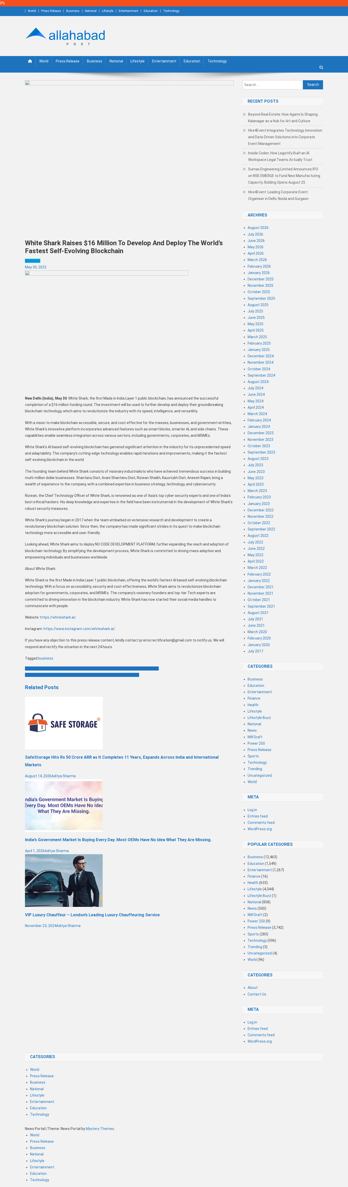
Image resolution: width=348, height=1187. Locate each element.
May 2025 (255, 324)
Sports (253, 756)
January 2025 (259, 350)
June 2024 (256, 394)
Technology (171, 11)
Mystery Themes (100, 1129)
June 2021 (256, 625)
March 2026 (257, 260)
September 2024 (261, 375)
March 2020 (257, 632)
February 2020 (259, 638)
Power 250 (256, 743)
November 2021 (260, 593)
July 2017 (255, 651)
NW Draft (255, 737)
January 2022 (259, 581)
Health (253, 705)
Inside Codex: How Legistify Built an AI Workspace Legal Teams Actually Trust (280, 156)
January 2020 (259, 645)
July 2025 (255, 311)
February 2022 (259, 574)
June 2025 (256, 318)
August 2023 (258, 459)
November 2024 (260, 362)
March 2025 (257, 337)
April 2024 (256, 407)
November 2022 (260, 516)
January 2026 (259, 273)
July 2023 (255, 465)
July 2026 (255, 234)
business (45, 658)
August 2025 (258, 305)
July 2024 (255, 388)
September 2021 (261, 606)
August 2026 (258, 228)
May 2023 (255, 478)
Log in (252, 810)
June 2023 (256, 472)
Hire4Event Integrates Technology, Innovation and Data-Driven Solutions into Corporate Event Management (285, 137)
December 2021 (261, 587)
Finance (254, 698)
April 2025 (256, 330)
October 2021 (259, 600)
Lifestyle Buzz (259, 718)
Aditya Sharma (63, 776)
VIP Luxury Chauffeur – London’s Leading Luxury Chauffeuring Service (92, 914)
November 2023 (260, 440)
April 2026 (256, 253)
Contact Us (257, 994)
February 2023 (259, 497)
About (253, 988)
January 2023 (259, 504)
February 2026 (259, 266)
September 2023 (261, 452)
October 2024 (259, 369)
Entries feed (258, 816)
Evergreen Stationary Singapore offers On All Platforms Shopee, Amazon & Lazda (92, 668)
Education (151, 11)
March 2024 (257, 414)
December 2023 (261, 433)
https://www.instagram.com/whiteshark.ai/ (79, 629)
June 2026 (256, 241)
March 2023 (257, 491)
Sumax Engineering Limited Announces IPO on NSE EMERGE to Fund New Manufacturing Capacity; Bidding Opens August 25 (284, 175)
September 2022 (261, 529)
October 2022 (259, 523)
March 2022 (257, 568)
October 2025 (259, 292)
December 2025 (261, 279)
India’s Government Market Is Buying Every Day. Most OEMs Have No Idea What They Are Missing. (118, 839)
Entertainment (128, 11)
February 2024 (259, 420)
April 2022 (256, 561)
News (252, 730)
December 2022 (261, 510)
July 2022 (255, 542)
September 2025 (261, 298)
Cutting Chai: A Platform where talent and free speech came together (82, 675)
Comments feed (261, 823)
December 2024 (261, 356)
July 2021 (255, 619)
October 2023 (259, 446)
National (91, 11)
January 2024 (259, 427)
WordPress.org (260, 829)
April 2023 (256, 484)
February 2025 (259, 343)
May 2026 (255, 247)
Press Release (51, 11)
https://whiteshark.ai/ (58, 617)
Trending (255, 769)
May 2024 (255, 401)
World (32, 11)
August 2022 (258, 536)
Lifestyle (107, 11)
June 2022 (256, 549)
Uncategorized (260, 775)
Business (72, 11)
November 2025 (260, 285)
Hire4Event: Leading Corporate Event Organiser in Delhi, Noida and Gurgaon (278, 195)
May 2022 (255, 555)
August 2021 (258, 613)
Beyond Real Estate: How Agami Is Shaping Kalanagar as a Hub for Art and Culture (283, 117)
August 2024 (258, 382)
